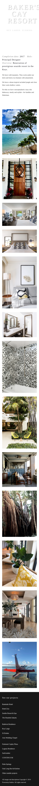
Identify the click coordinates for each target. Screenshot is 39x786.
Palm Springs (6, 764)
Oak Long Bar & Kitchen (11, 769)
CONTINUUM (7, 758)
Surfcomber (6, 753)
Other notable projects (9, 773)
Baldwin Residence (8, 724)
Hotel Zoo (5, 709)
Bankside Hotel (7, 704)
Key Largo (6, 729)
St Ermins (5, 733)
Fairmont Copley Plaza (10, 744)
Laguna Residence (8, 749)
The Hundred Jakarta (9, 718)
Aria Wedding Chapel (9, 738)
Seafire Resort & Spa (9, 713)
